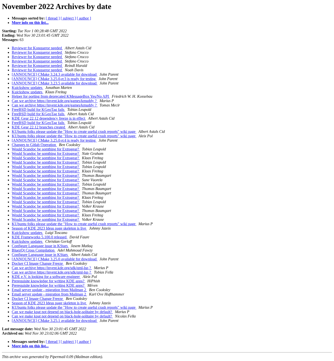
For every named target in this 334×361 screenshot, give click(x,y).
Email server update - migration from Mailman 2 (49, 290)
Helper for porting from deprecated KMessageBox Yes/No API (61, 96)
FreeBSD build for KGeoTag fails (38, 109)
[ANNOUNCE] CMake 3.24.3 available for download (55, 74)
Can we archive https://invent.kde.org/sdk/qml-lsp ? (52, 268)
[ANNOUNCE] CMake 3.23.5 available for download (55, 83)
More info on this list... (30, 23)
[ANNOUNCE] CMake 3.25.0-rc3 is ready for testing (54, 79)
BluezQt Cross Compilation (34, 250)
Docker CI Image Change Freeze (38, 263)
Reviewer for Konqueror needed (37, 48)
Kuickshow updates (27, 87)
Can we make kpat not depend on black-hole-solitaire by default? (62, 312)
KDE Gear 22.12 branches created (39, 127)
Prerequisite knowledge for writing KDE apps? (48, 281)
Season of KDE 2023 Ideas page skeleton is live (49, 228)
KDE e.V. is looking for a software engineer (46, 277)
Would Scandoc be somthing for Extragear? (46, 149)
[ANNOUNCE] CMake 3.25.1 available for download (55, 321)
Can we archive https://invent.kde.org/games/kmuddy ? (55, 101)
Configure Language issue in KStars (40, 246)
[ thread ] (53, 18)
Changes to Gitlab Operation (34, 145)
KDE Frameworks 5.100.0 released (39, 237)
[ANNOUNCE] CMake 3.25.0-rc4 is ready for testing (54, 140)
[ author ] (84, 18)
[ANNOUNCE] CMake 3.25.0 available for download (55, 259)
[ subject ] (68, 18)
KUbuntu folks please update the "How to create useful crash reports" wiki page (74, 131)
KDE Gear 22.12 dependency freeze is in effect (49, 118)
